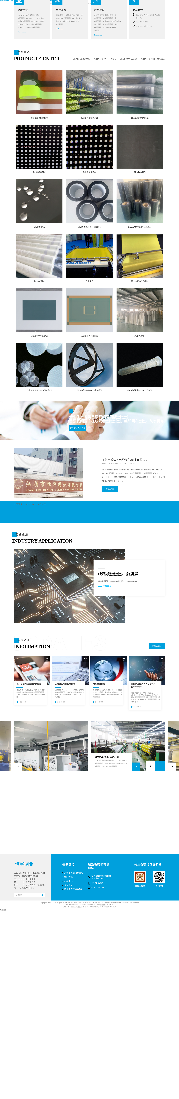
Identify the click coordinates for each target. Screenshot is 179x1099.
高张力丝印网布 (116, 903)
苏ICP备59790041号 (72, 905)
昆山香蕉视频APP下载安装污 (152, 59)
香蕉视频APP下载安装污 (103, 903)
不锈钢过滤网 (99, 684)
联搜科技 (110, 905)
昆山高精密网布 (39, 172)
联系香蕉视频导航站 (77, 429)
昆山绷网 (89, 281)
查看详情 (110, 489)
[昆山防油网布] (140, 147)
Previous (150, 766)
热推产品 (66, 907)
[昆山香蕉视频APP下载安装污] (39, 365)
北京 (114, 907)
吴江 (88, 907)
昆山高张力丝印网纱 (128, 59)
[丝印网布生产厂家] (51, 746)
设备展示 (68, 885)
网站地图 (3, 910)
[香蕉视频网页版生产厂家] (128, 746)
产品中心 (68, 881)
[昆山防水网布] (39, 201)
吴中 (101, 907)
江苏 (84, 907)
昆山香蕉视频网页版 (81, 59)
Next (160, 766)
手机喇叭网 (125, 903)
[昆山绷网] (89, 256)
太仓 (97, 907)
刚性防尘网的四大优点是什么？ (143, 685)
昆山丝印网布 (39, 281)
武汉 (107, 907)
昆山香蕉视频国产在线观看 (104, 59)
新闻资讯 (68, 877)
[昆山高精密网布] (39, 147)
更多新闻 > (156, 646)
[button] (158, 566)
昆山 (91, 907)
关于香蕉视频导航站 (73, 873)
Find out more (22, 32)
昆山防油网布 (140, 172)
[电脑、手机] (69, 586)
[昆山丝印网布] (39, 256)
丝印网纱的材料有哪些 (65, 684)
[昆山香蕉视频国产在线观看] (89, 201)
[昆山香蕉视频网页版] (39, 92)
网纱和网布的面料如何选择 (28, 684)
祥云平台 (90, 905)
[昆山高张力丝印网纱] (140, 256)
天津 (104, 907)
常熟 (94, 907)
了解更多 (107, 586)
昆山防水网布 (39, 227)
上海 (111, 907)
